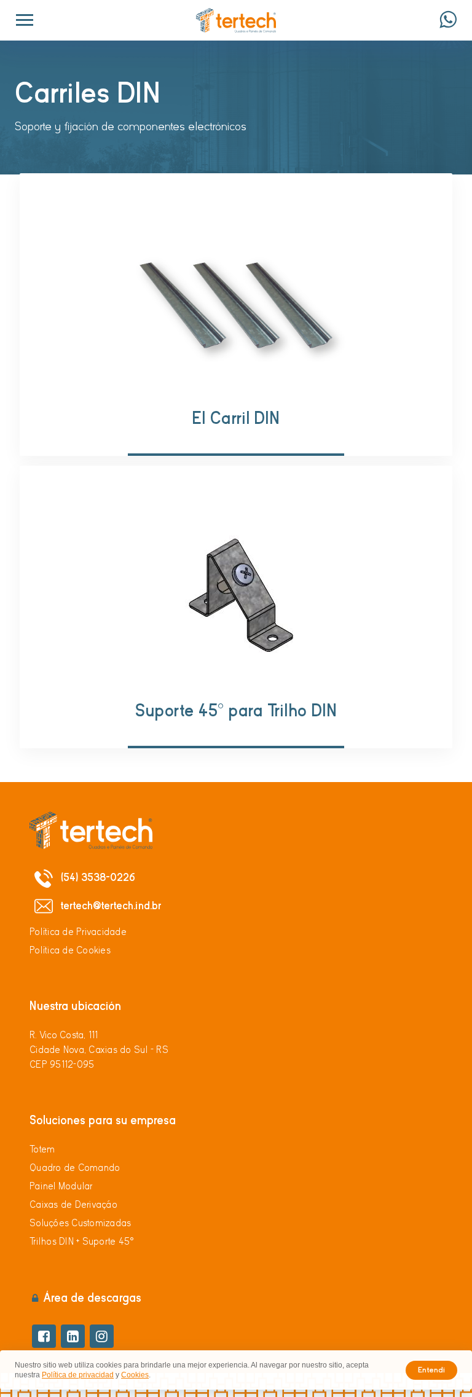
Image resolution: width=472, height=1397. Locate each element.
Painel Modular (61, 1186)
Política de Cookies (70, 950)
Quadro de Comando (75, 1168)
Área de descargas (92, 1297)
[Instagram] (102, 1336)
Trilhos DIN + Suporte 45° (82, 1241)
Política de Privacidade (78, 932)
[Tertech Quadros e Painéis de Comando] (236, 20)
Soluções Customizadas (80, 1223)
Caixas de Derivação (73, 1205)
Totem (42, 1149)
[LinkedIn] (73, 1336)
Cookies (135, 1375)
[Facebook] (44, 1336)
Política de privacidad (78, 1375)
